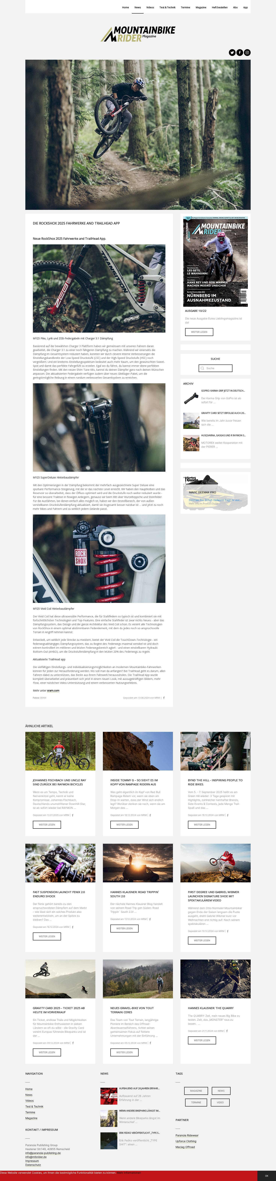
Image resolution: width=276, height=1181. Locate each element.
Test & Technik (167, 7)
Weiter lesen (199, 332)
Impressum (32, 1160)
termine (196, 1102)
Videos (150, 7)
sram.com (53, 690)
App (245, 7)
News (138, 7)
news (221, 1090)
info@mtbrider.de (36, 1156)
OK (266, 1175)
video (220, 1102)
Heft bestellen (220, 7)
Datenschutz (33, 1164)
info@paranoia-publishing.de (43, 1153)
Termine (185, 7)
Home (125, 7)
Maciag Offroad (185, 1147)
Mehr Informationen (129, 1172)
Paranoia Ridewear (187, 1135)
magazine (196, 1090)
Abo (235, 7)
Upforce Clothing (186, 1141)
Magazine (201, 7)
